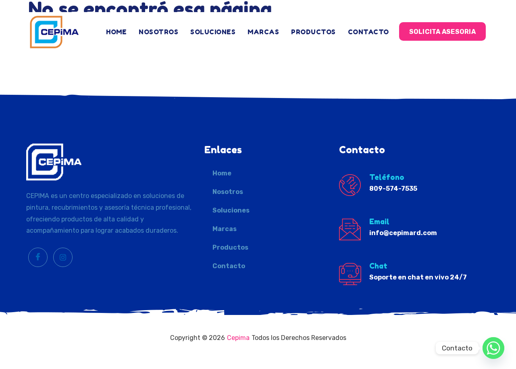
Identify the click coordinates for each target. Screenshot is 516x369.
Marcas (263, 32)
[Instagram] (63, 257)
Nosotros (158, 32)
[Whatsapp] (493, 348)
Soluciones (212, 32)
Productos (313, 32)
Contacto (368, 32)
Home (116, 32)
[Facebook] (38, 257)
